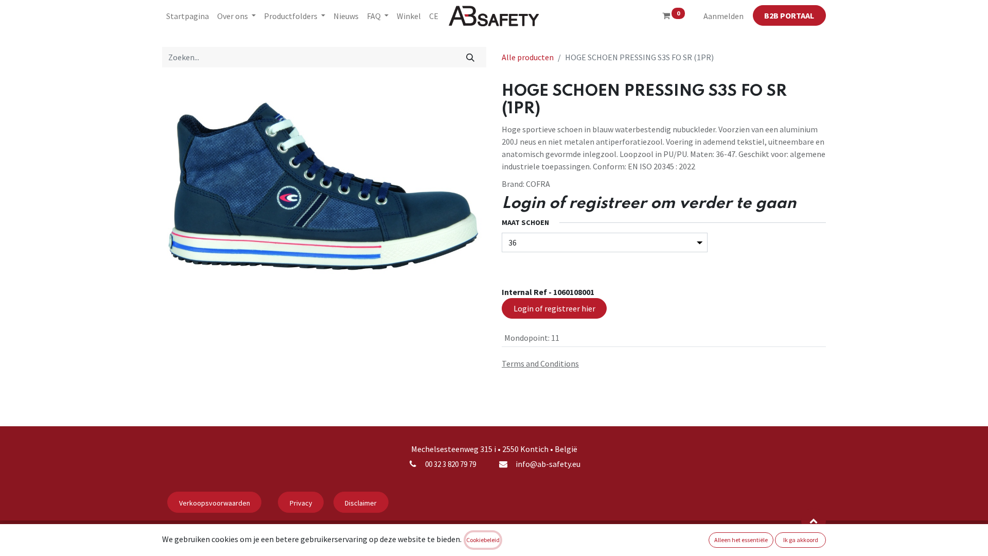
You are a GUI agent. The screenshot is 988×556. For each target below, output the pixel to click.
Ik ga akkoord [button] (800, 540)
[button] (813, 520)
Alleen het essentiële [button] (741, 540)
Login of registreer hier (554, 308)
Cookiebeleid (483, 540)
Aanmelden (723, 16)
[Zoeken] (470, 57)
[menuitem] (187, 16)
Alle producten (528, 57)
